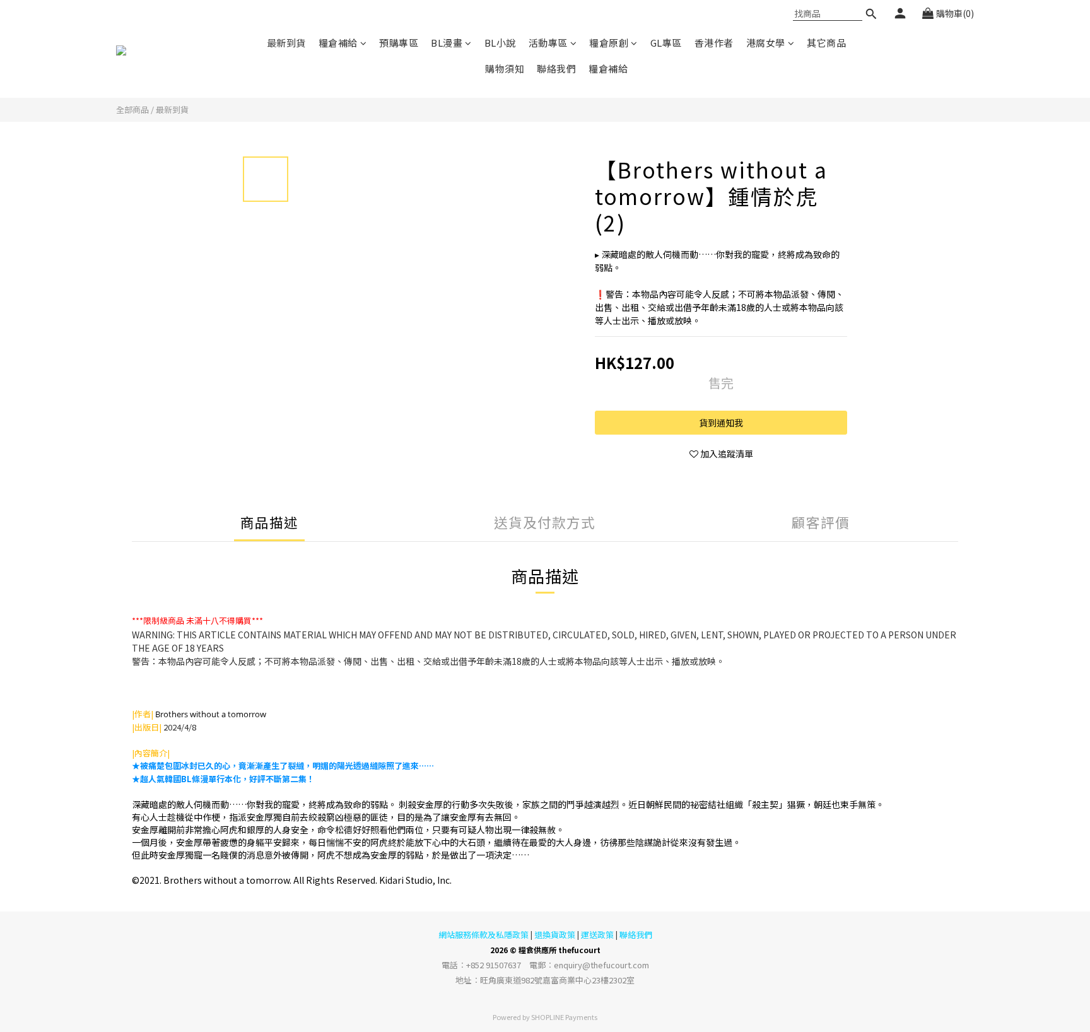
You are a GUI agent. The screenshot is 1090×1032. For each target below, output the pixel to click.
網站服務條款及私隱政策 (483, 935)
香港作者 (714, 42)
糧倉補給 (338, 42)
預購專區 (398, 42)
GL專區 (666, 42)
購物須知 (504, 68)
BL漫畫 (446, 42)
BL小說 (500, 42)
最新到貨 (286, 42)
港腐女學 (765, 42)
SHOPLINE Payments (564, 1017)
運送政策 (597, 935)
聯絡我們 (556, 68)
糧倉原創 (608, 42)
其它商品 (826, 42)
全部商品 (132, 109)
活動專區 (548, 42)
